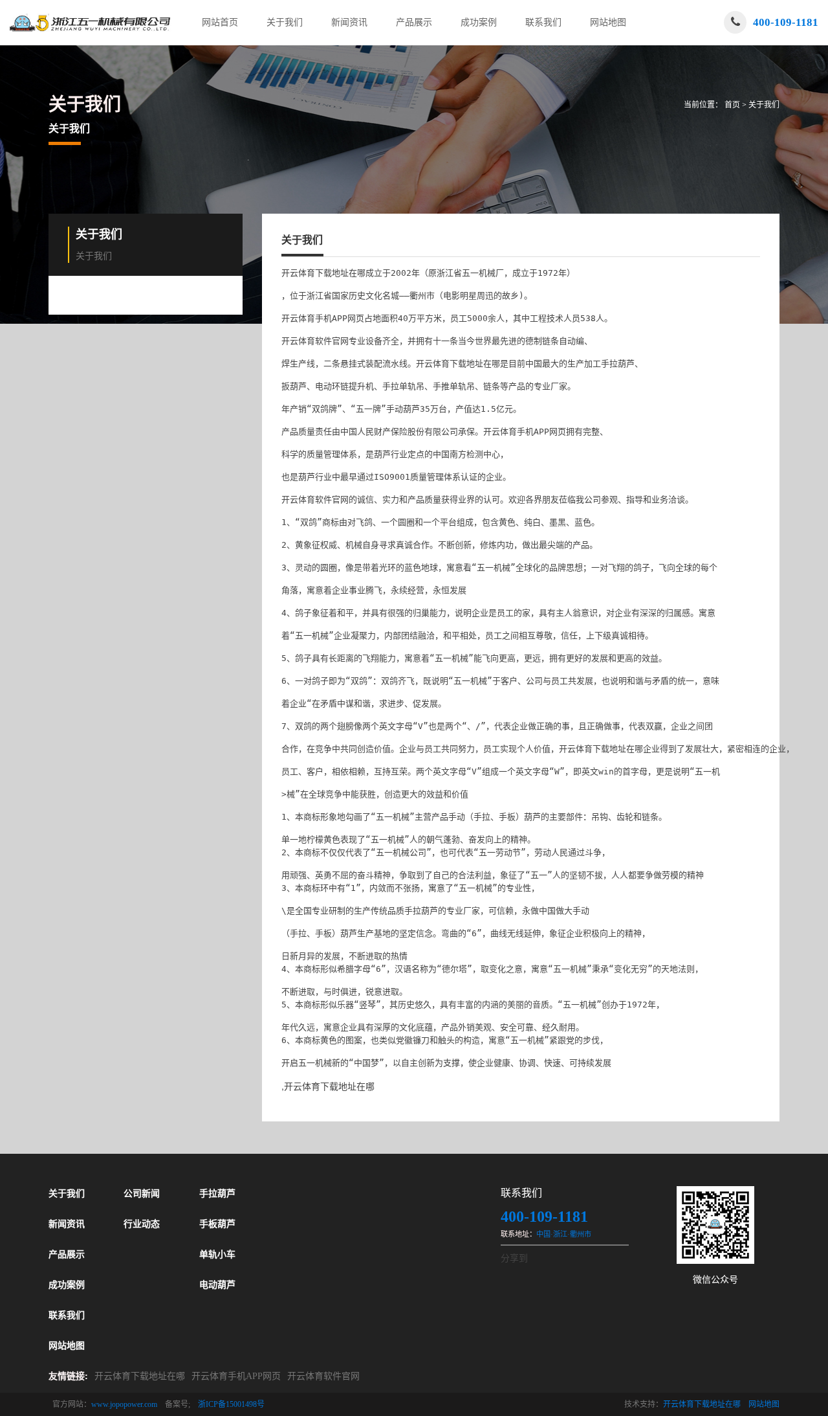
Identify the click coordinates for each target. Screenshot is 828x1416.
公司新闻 (142, 1193)
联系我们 (543, 22)
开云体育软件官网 (323, 1376)
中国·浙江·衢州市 (563, 1234)
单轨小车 (217, 1254)
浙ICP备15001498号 (231, 1404)
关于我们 (285, 22)
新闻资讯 (349, 22)
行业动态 (142, 1224)
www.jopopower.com (124, 1404)
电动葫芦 (217, 1285)
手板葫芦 (217, 1224)
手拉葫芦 (217, 1193)
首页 (732, 104)
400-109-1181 (785, 22)
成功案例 (479, 22)
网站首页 (220, 22)
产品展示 (414, 22)
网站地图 (608, 22)
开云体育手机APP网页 (236, 1376)
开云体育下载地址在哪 (139, 1376)
